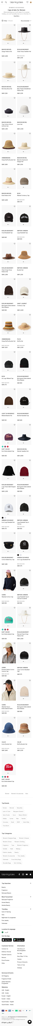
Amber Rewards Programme (6, 982)
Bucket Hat (20, 270)
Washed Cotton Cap (7, 597)
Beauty (17, 852)
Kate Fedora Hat (6, 195)
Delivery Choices (6, 951)
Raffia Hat (20, 341)
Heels (11, 848)
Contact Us (5, 949)
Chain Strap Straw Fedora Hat (7, 270)
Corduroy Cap (21, 305)
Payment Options (6, 954)
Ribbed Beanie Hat (7, 415)
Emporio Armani (22, 230)
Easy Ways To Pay (22, 956)
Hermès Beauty (6, 905)
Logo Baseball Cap (22, 232)
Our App (19, 953)
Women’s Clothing (19, 841)
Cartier (11, 818)
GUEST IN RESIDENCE (8, 413)
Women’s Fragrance (22, 845)
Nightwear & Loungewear (9, 917)
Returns (4, 957)
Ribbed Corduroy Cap (23, 195)
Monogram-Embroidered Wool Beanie (8, 306)
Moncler (12, 808)
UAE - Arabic (5, 993)
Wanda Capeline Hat (23, 451)
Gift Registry (5, 976)
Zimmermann (6, 158)
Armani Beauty (6, 902)
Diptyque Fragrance (7, 899)
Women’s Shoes (7, 841)
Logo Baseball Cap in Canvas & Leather (23, 597)
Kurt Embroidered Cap (8, 451)
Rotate (5, 808)
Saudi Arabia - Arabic (8, 1004)
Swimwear (5, 859)
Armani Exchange (7, 520)
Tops (12, 845)
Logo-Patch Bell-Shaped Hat (8, 487)
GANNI (4, 594)
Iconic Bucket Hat (7, 744)
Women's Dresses (24, 838)
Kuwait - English (6, 996)
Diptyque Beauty (6, 893)
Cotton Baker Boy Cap (8, 559)
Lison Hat (19, 124)
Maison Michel (6, 49)
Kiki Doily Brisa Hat (7, 88)
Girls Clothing (17, 863)
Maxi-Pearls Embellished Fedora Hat (24, 89)
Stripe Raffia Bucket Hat (8, 160)
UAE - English (5, 990)
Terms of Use (21, 965)
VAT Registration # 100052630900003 (17, 1016)
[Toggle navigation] (2, 2)
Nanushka (19, 808)
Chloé (4, 742)
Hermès (23, 818)
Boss (18, 193)
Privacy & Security (22, 962)
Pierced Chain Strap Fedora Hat (22, 634)
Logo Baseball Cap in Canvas (23, 523)
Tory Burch (6, 825)
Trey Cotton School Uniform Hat (7, 125)
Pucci (19, 339)
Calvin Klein (26, 822)
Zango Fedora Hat (7, 51)
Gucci (14, 815)
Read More (16, 16)
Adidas (5, 818)
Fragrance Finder (6, 979)
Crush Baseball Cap (7, 232)
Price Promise (5, 960)
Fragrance (5, 845)
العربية (6, 932)
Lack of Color (6, 811)
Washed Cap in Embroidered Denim (7, 707)
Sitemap (19, 967)
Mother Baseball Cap (23, 415)
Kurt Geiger (6, 449)
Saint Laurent (22, 303)
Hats (3, 914)
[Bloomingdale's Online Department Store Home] (16, 2)
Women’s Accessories (16, 7)
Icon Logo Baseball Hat (8, 522)
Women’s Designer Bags (9, 838)
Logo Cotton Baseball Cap (23, 670)
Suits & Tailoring (6, 912)
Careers (19, 959)
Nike (17, 818)
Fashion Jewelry (7, 852)
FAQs (3, 963)
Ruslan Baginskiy (23, 49)
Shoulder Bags (7, 863)
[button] (23, 43)
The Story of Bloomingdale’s (21, 949)
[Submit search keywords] (6, 2)
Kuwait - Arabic (6, 998)
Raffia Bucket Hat (22, 744)
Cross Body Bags (16, 859)
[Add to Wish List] (14, 25)
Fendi (12, 822)
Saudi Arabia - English (8, 1001)
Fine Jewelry (21, 856)
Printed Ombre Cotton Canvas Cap (8, 670)
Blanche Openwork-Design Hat (22, 160)
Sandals (5, 848)
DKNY (18, 822)
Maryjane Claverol (18, 811)
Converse (5, 822)
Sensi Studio (6, 815)
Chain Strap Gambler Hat (24, 51)
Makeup (18, 848)
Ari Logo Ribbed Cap (7, 378)
